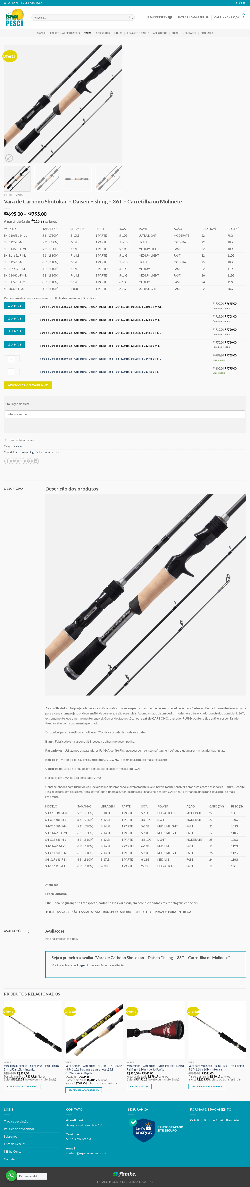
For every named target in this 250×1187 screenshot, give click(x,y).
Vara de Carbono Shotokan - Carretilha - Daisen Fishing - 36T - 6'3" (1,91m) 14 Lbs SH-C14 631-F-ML (100, 358)
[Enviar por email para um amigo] (21, 461)
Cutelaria (207, 33)
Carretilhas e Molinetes (65, 33)
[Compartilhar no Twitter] (14, 461)
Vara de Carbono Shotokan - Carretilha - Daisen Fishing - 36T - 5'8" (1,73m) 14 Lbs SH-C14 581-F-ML (100, 332)
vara (56, 452)
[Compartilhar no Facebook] (7, 461)
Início (8, 195)
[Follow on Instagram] (240, 3)
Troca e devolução (16, 1121)
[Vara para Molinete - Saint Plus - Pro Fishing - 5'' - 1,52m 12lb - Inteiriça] (33, 1030)
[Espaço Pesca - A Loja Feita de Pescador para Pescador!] (15, 17)
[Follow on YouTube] (244, 3)
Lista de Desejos (15, 1144)
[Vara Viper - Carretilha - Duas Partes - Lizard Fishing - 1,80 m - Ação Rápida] (156, 1030)
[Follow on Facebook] (237, 3)
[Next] (114, 103)
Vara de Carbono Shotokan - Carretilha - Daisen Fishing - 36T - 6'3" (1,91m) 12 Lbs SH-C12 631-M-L (100, 345)
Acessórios (103, 33)
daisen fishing (26, 452)
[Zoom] (9, 158)
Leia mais (14, 305)
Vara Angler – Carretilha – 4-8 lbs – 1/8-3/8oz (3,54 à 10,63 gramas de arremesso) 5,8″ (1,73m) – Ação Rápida (93, 1069)
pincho (38, 452)
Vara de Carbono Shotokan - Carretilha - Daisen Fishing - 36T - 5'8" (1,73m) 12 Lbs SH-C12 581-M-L (100, 319)
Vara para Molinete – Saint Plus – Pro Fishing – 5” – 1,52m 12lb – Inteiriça (33, 1067)
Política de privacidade (19, 1129)
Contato (9, 1159)
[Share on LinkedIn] (35, 461)
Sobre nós (10, 1136)
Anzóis (41, 33)
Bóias (175, 33)
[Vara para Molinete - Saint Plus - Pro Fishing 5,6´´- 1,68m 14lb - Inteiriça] (217, 1030)
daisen (14, 452)
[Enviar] (131, 17)
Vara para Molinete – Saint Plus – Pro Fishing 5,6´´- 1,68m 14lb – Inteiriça (216, 1067)
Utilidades (189, 33)
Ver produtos (139, 1086)
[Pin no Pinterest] (28, 461)
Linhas (118, 33)
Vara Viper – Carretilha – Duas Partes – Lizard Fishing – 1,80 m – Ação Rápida (155, 1067)
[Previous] (11, 103)
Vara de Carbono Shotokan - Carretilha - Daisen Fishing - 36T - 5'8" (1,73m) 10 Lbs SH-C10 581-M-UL (101, 306)
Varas (88, 33)
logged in (83, 965)
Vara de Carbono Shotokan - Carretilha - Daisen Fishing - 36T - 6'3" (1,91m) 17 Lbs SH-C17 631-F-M (100, 371)
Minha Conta (12, 1151)
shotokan (48, 452)
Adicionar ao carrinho (28, 385)
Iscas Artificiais (136, 33)
